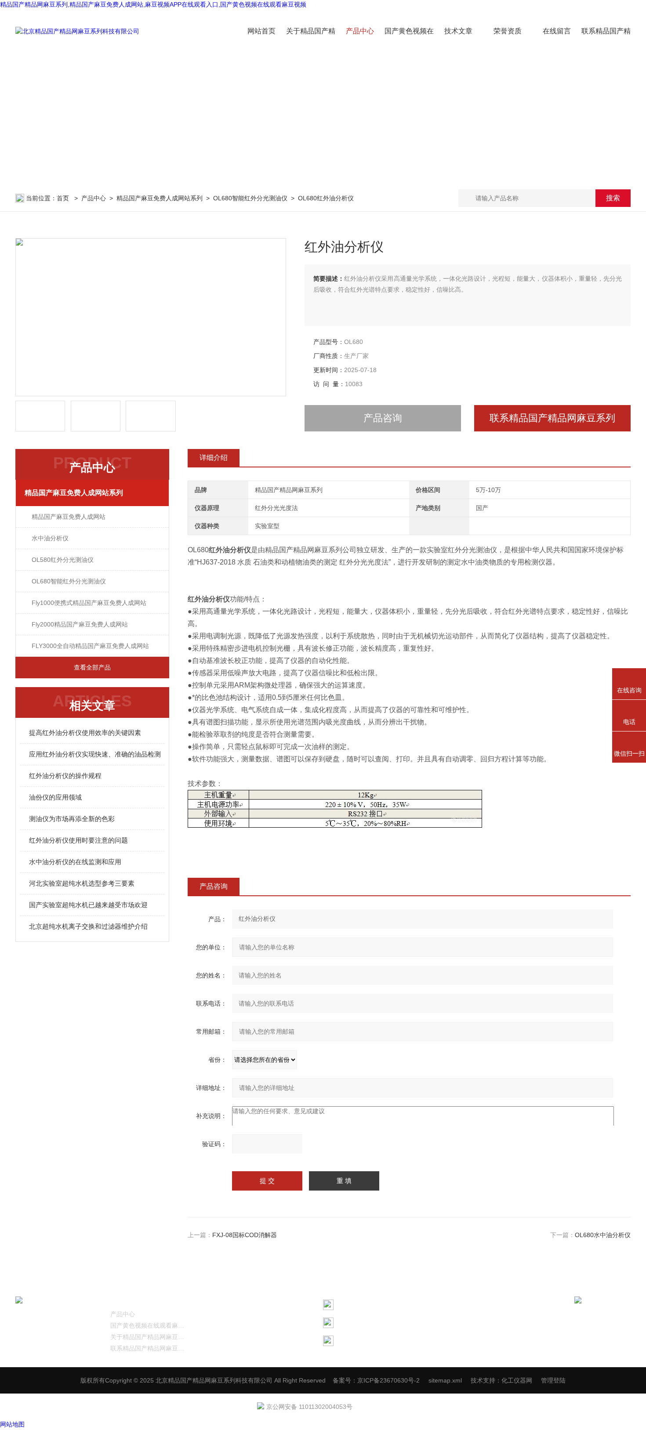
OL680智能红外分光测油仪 (250, 198)
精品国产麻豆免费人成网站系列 (159, 198)
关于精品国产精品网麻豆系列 (149, 1336)
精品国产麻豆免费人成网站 (68, 516)
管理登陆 (553, 1380)
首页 (64, 198)
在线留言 (557, 31)
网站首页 (261, 31)
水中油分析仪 (50, 538)
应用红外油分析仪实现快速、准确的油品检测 (95, 754)
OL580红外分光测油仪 (63, 559)
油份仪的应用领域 (55, 797)
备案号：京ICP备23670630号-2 (376, 1380)
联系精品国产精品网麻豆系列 (552, 418)
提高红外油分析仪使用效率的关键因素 (85, 732)
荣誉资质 (508, 31)
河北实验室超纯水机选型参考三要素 (81, 883)
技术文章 (458, 31)
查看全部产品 (92, 667)
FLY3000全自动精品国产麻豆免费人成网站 (90, 645)
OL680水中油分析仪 (603, 1234)
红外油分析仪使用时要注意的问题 (78, 840)
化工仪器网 (516, 1380)
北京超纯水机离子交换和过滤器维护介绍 (88, 926)
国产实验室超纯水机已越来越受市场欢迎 (88, 905)
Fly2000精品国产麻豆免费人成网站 (80, 624)
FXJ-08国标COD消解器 (244, 1234)
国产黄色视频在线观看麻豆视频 (149, 1325)
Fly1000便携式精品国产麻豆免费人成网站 (89, 602)
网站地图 (12, 1424)
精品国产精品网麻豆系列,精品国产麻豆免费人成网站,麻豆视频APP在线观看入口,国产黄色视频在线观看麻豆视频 (153, 4)
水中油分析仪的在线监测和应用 (75, 861)
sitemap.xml (445, 1380)
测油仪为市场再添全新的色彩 (72, 818)
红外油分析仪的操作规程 (65, 775)
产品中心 (360, 31)
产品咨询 (382, 418)
